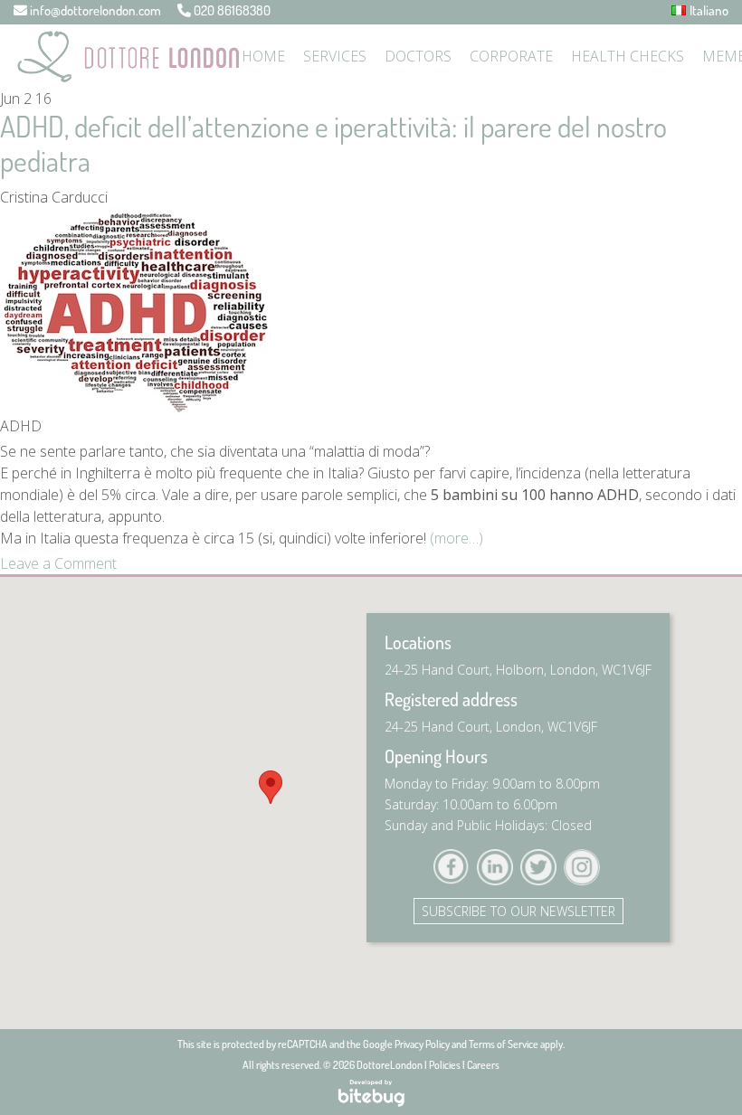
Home (263, 56)
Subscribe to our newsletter (518, 911)
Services (334, 56)
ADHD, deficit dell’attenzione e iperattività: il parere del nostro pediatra (333, 143)
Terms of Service (503, 1044)
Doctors (418, 56)
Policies (445, 1065)
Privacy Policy (422, 1044)
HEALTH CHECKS (627, 56)
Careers (483, 1065)
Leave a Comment (58, 563)
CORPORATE (511, 56)
